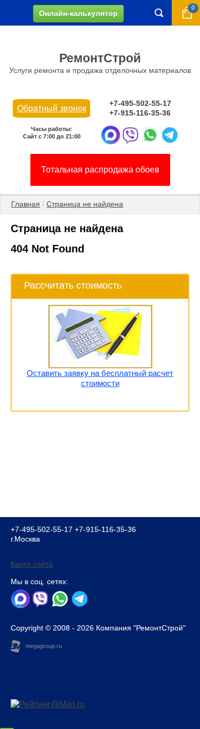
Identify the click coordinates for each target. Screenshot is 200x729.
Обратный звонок (51, 108)
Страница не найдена (84, 204)
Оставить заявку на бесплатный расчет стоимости (100, 378)
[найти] (159, 13)
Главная (25, 204)
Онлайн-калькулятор (78, 13)
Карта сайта (32, 564)
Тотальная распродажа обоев (100, 169)
